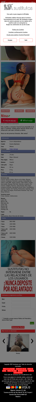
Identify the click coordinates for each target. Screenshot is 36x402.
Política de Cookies (18, 29)
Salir (26, 40)
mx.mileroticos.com (26, 375)
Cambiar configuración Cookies (18, 32)
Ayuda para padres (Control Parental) (18, 35)
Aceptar (10, 40)
